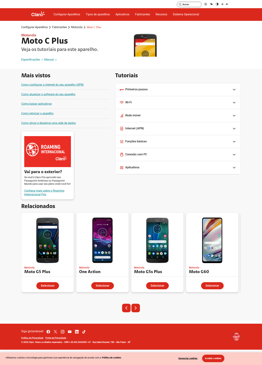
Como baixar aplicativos (36, 103)
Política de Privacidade (32, 338)
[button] (178, 89)
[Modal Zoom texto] (225, 4)
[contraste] (217, 4)
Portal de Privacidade (55, 338)
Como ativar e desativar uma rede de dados (48, 123)
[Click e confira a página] (41, 14)
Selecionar (48, 285)
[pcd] (206, 4)
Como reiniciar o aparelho (37, 113)
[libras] (211, 4)
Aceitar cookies (213, 358)
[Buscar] (180, 4)
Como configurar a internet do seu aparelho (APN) (52, 84)
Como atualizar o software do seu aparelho (48, 94)
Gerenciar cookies (187, 358)
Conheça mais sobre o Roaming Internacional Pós (44, 192)
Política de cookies (111, 357)
